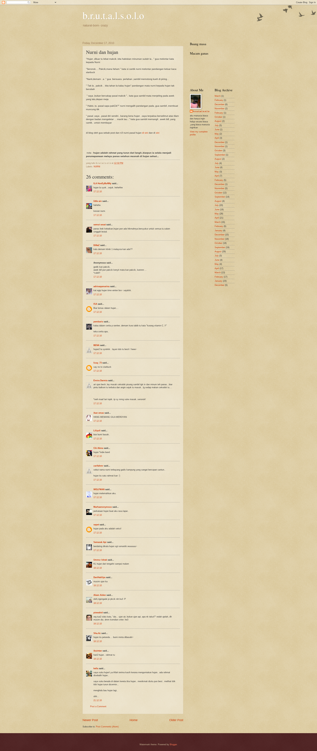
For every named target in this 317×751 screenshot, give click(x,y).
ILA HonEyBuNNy (102, 183)
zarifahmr (98, 466)
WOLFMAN (99, 489)
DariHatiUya (99, 577)
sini (157, 133)
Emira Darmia (100, 380)
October (218, 117)
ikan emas (98, 413)
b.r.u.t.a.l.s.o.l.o (113, 15)
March (218, 96)
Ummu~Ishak (100, 560)
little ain (97, 201)
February (219, 100)
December (219, 104)
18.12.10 (97, 568)
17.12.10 (97, 191)
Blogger (173, 744)
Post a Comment (98, 706)
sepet (96, 524)
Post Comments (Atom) (107, 726)
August (218, 121)
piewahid (98, 612)
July (217, 125)
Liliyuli (97, 430)
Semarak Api (99, 542)
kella (95, 668)
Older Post (176, 720)
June (217, 129)
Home (134, 720)
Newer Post (90, 720)
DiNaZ (96, 245)
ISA (95, 304)
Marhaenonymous (102, 507)
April (217, 138)
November (219, 108)
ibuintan (97, 651)
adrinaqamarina (101, 286)
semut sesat (99, 224)
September (220, 155)
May (217, 134)
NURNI (97, 166)
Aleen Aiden (99, 595)
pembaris (98, 321)
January (218, 230)
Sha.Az (97, 633)
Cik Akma (98, 448)
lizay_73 (97, 363)
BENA (96, 345)
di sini (145, 133)
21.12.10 (97, 700)
